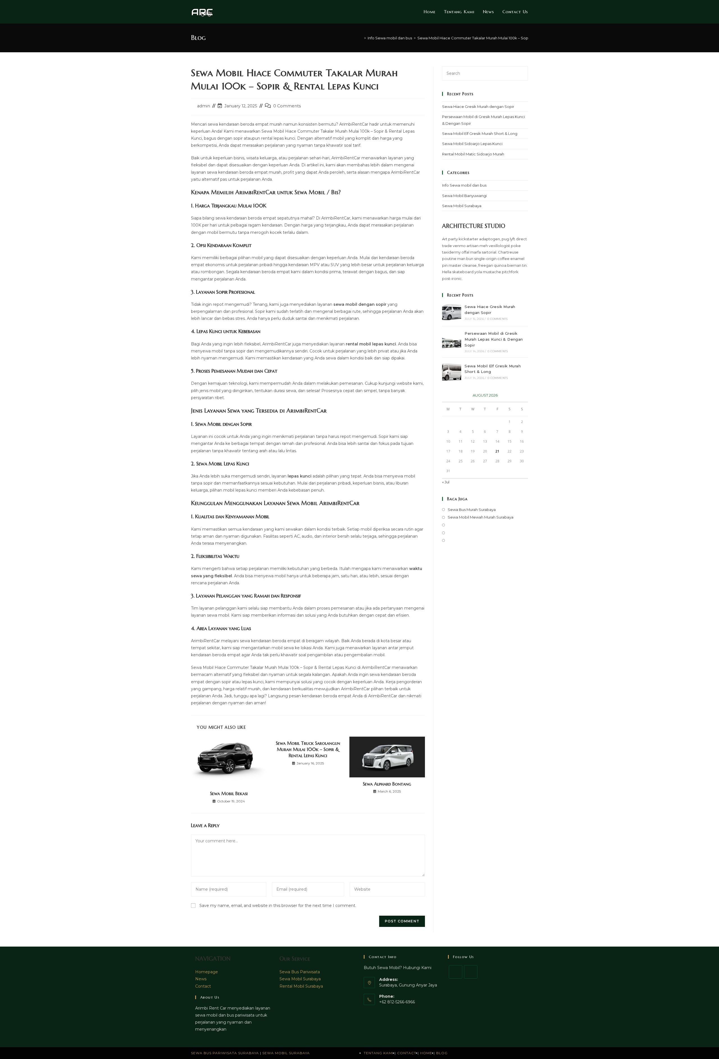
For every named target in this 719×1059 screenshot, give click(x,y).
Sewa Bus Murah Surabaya (472, 509)
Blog (442, 1053)
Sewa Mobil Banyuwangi (464, 195)
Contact (203, 986)
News (200, 978)
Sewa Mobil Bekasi (229, 793)
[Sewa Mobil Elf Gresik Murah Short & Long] (451, 371)
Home (426, 1053)
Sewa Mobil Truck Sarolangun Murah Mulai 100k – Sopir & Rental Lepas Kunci (308, 749)
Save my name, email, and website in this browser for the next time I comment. (277, 905)
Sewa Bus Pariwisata (299, 971)
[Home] (361, 38)
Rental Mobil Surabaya (301, 986)
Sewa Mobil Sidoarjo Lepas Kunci (472, 143)
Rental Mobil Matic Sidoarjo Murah (473, 154)
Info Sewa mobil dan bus (464, 185)
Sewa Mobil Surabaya (461, 205)
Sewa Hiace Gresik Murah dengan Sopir (478, 106)
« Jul (445, 482)
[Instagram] (470, 972)
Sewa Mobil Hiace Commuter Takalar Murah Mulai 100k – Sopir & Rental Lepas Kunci (493, 38)
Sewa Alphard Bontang (387, 784)
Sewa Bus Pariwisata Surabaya (225, 1053)
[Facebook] (455, 972)
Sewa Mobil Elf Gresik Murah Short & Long (479, 133)
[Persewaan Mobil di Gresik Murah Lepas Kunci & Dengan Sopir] (451, 341)
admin (203, 105)
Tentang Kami (378, 1053)
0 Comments (287, 105)
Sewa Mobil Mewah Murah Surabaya (480, 517)
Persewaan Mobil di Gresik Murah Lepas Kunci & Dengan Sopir (494, 339)
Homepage (206, 971)
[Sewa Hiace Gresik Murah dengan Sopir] (451, 312)
